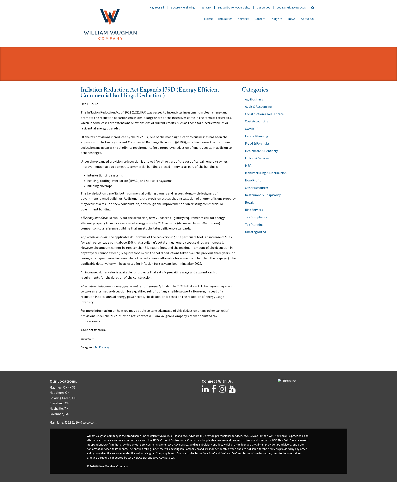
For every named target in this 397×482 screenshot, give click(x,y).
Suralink (206, 7)
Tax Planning (102, 347)
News (291, 19)
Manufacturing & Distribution (266, 173)
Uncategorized (255, 232)
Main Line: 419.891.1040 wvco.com (73, 422)
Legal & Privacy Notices (291, 7)
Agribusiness (254, 99)
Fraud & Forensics (257, 143)
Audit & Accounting (258, 106)
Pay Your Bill (157, 7)
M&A (248, 165)
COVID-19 (251, 129)
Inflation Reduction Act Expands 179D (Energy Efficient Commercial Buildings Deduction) (150, 92)
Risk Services (254, 210)
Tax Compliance (256, 217)
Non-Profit (253, 180)
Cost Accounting (256, 121)
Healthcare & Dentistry (261, 151)
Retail (249, 202)
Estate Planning (256, 136)
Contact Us (263, 7)
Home (208, 19)
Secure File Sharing (183, 7)
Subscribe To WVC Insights (234, 7)
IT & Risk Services (257, 158)
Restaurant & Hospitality (263, 195)
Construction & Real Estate (264, 114)
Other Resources (257, 188)
